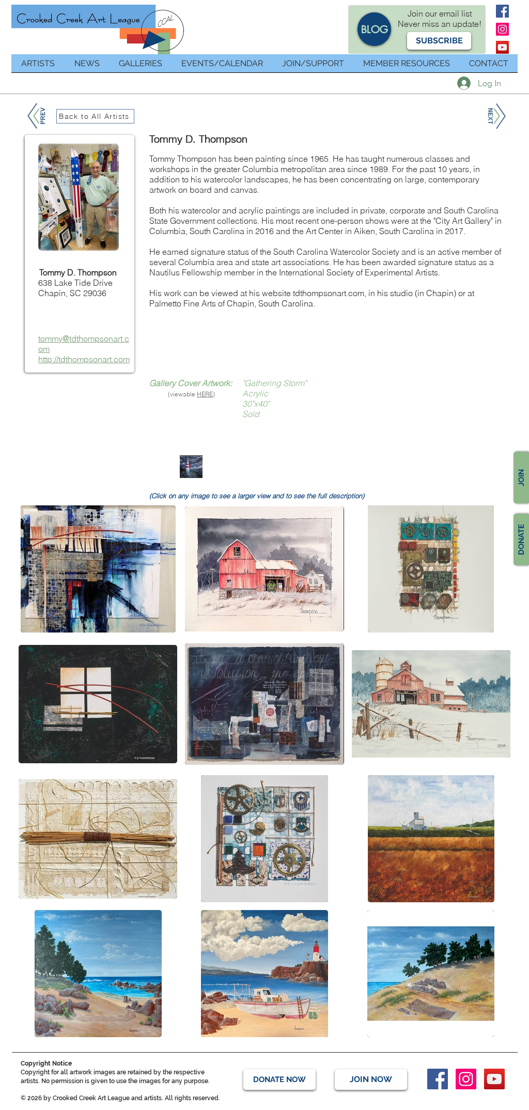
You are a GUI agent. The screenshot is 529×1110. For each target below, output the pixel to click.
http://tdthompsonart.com (84, 359)
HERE (205, 394)
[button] (439, 41)
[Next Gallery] (496, 116)
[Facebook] (502, 11)
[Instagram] (502, 29)
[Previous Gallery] (37, 115)
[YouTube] (502, 47)
